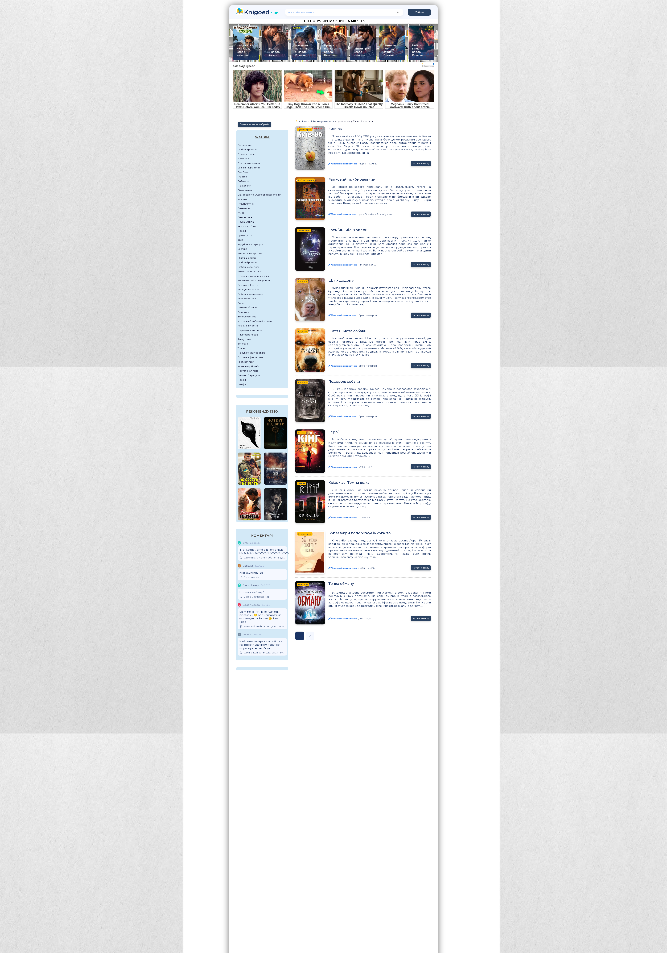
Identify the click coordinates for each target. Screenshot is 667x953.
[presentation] (424, 63)
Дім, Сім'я (243, 172)
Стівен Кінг (365, 466)
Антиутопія (244, 339)
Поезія (242, 230)
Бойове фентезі (247, 316)
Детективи (244, 208)
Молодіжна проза (248, 289)
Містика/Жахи (246, 361)
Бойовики (243, 181)
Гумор (241, 212)
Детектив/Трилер (248, 307)
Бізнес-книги (245, 190)
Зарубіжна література (250, 244)
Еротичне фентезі (248, 285)
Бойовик (243, 343)
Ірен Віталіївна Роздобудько (375, 214)
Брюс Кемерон (368, 315)
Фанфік (242, 384)
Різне (241, 303)
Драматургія (245, 235)
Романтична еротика (250, 253)
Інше (240, 239)
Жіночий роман (247, 257)
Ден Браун (365, 618)
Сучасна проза (246, 154)
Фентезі (242, 176)
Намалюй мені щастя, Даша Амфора (264, 626)
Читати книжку (421, 163)
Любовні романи (247, 149)
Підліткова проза (248, 334)
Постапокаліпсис (248, 370)
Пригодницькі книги (249, 163)
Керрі (333, 432)
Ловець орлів (252, 577)
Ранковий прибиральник (351, 179)
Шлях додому (341, 280)
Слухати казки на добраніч (254, 124)
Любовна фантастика (250, 294)
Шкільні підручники (249, 167)
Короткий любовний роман (254, 280)
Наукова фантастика (250, 330)
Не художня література (251, 352)
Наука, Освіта (246, 221)
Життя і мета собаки (347, 331)
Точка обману (341, 584)
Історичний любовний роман (255, 321)
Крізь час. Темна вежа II (350, 482)
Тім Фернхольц (367, 264)
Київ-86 (335, 129)
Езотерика (244, 158)
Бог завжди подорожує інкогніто (359, 533)
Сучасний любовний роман (254, 276)
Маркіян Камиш (368, 163)
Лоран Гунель (366, 567)
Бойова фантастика (249, 271)
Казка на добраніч (248, 366)
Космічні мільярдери (348, 230)
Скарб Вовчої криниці (256, 597)
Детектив (243, 312)
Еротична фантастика (250, 357)
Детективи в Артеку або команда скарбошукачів (264, 558)
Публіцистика (246, 203)
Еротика (242, 248)
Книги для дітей (247, 226)
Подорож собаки (344, 381)
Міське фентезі (247, 298)
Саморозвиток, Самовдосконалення (259, 194)
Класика (242, 199)
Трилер (242, 348)
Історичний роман (248, 325)
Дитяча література (249, 375)
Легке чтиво (245, 145)
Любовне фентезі (248, 267)
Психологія (244, 185)
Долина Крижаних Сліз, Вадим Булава (264, 653)
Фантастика (245, 217)
